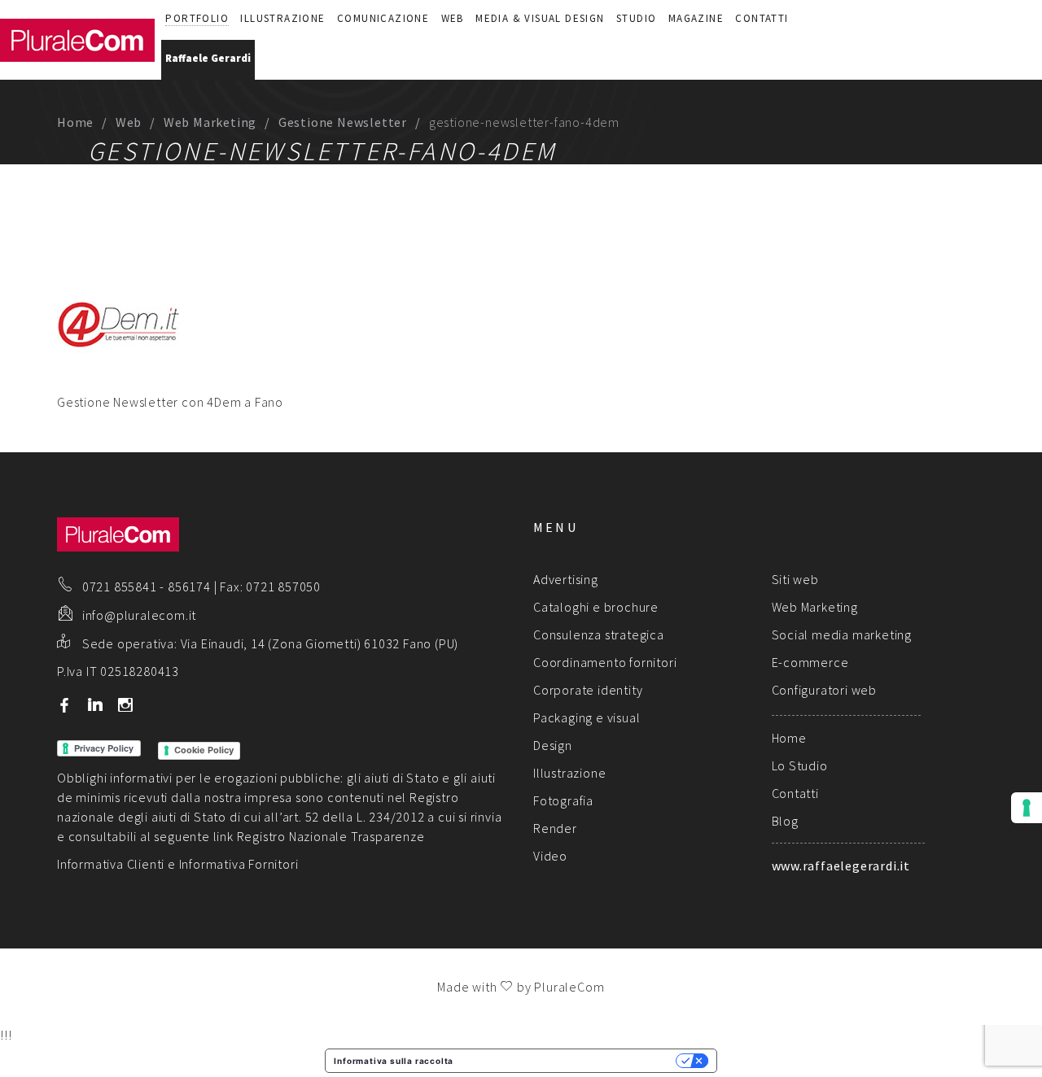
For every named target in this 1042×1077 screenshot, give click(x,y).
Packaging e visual (586, 717)
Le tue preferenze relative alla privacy (570, 1061)
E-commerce (810, 662)
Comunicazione (383, 18)
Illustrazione (282, 18)
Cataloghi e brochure (596, 607)
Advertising (565, 579)
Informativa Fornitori (239, 864)
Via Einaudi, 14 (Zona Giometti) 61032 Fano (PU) (320, 643)
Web (452, 18)
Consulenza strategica (598, 634)
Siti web (795, 579)
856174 (189, 586)
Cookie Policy (204, 750)
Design (552, 745)
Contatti (761, 18)
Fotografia (563, 800)
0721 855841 (119, 586)
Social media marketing (842, 634)
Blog (785, 821)
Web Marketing (210, 122)
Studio (636, 18)
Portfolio (197, 18)
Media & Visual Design (539, 18)
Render (555, 828)
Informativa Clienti (110, 864)
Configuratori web (825, 690)
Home (75, 122)
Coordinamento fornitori (604, 662)
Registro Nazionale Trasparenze (331, 836)
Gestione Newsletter (342, 122)
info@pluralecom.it (139, 615)
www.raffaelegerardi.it (841, 865)
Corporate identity (587, 690)
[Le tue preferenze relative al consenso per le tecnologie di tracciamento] (1026, 807)
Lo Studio (800, 765)
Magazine (696, 18)
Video (550, 856)
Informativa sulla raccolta (393, 1061)
